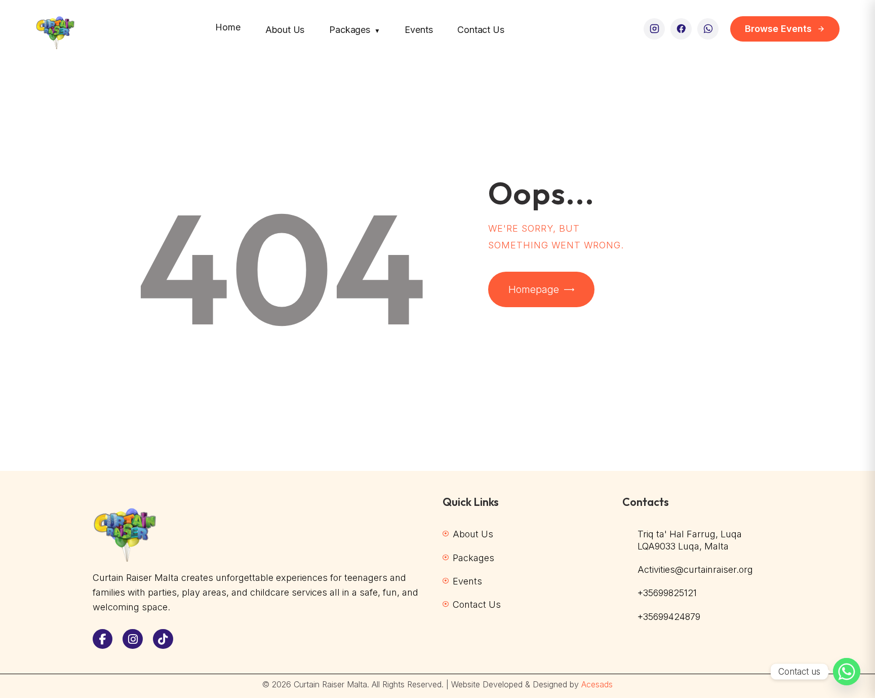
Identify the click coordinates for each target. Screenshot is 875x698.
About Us (285, 29)
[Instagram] (654, 29)
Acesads (597, 684)
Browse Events (778, 28)
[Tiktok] (163, 639)
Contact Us (480, 29)
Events (418, 29)
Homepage (533, 289)
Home (227, 27)
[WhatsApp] (708, 29)
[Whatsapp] (846, 671)
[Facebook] (681, 29)
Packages (354, 29)
